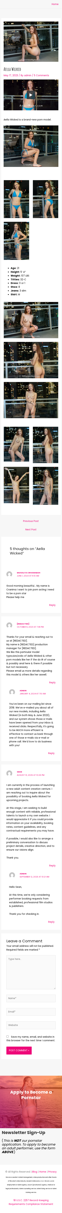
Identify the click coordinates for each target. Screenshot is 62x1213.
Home (55, 4)
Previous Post (31, 521)
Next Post (31, 529)
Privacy (52, 1171)
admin (23, 690)
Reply (52, 605)
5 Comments (41, 75)
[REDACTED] (23, 624)
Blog (34, 1171)
